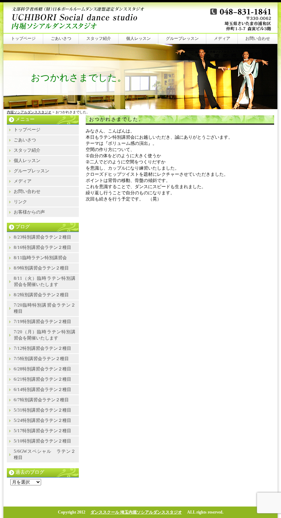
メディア (222, 38)
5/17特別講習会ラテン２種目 (42, 430)
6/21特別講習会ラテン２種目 (42, 379)
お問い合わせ (257, 38)
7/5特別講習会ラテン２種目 (41, 358)
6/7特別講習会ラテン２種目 (41, 399)
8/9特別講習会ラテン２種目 (41, 267)
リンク (20, 201)
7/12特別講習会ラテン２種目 (42, 348)
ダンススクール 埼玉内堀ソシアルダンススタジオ (136, 512)
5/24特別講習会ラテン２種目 (42, 420)
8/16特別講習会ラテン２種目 (42, 247)
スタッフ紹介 (98, 38)
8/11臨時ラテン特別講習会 (40, 257)
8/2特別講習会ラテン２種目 (41, 294)
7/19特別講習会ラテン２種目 (42, 321)
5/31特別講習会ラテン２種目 (42, 410)
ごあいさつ (61, 38)
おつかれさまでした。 (116, 119)
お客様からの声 (29, 212)
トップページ (23, 38)
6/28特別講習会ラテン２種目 (42, 368)
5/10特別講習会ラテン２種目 (42, 441)
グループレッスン (182, 38)
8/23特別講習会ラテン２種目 (42, 237)
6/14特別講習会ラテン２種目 (42, 389)
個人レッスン (138, 38)
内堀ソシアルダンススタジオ (29, 112)
